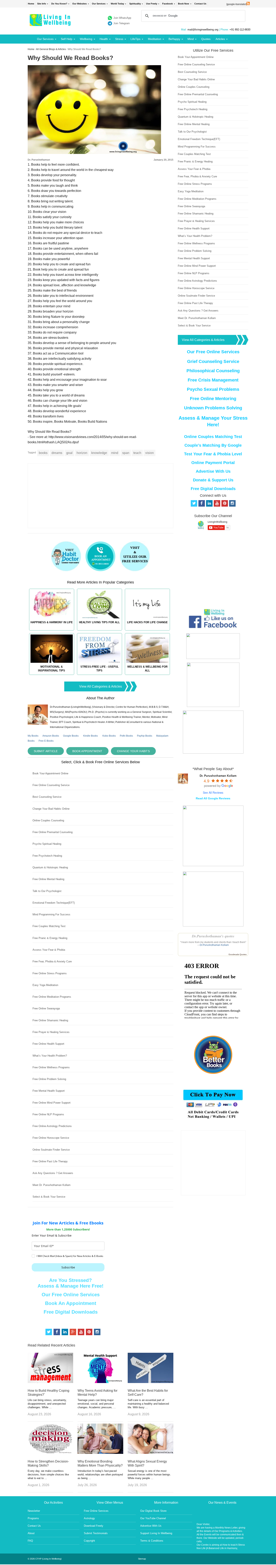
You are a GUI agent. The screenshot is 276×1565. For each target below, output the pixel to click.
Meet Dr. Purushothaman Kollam (52, 1185)
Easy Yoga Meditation (45, 985)
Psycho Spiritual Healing (47, 843)
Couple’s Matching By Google (213, 445)
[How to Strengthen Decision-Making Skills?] (50, 1452)
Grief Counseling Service (213, 361)
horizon (82, 453)
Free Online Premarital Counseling (53, 832)
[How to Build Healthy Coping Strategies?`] (50, 1382)
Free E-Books (46, 740)
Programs (33, 1518)
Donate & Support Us (213, 480)
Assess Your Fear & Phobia (49, 949)
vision (149, 453)
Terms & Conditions (151, 1540)
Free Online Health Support (48, 1043)
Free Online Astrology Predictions (52, 1126)
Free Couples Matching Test (49, 926)
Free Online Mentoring (213, 398)
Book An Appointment (70, 1303)
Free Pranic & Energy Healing (50, 938)
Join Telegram (121, 23)
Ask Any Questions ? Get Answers (53, 1173)
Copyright (89, 1540)
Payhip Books (144, 735)
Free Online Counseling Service (51, 785)
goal (69, 453)
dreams (57, 453)
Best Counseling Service (47, 796)
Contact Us (200, 3)
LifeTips (135, 39)
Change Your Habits (133, 751)
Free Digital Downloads (71, 1312)
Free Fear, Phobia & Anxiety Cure (52, 961)
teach (137, 453)
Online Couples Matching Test (213, 436)
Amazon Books (50, 735)
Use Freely (151, 3)
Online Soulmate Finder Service (51, 1149)
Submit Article (46, 751)
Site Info (41, 3)
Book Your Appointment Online (50, 773)
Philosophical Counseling (213, 370)
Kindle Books (90, 735)
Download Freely (93, 1525)
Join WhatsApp (122, 17)
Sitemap (142, 1559)
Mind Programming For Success (51, 914)
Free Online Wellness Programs (51, 1067)
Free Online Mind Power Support (52, 1102)
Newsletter (34, 1510)
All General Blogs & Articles (51, 49)
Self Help (66, 39)
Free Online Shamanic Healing (50, 1020)
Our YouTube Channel (153, 1518)
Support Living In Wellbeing (156, 1533)
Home (31, 3)
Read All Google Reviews (213, 798)
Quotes (206, 39)
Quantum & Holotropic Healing (50, 867)
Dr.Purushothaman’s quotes (213, 936)
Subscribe (68, 1267)
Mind (191, 39)
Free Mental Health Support (49, 1090)
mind (114, 453)
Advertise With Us (213, 471)
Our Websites (79, 3)
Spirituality (135, 3)
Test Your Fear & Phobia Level (213, 454)
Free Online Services (96, 1510)
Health (104, 39)
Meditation (154, 39)
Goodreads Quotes (238, 954)
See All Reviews (213, 792)
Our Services (98, 3)
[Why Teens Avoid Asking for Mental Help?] (100, 1382)
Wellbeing (86, 39)
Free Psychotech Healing (47, 855)
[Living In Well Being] (51, 23)
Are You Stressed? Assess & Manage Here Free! (70, 1283)
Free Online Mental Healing (48, 879)
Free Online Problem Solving (49, 1079)
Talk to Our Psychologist (47, 891)
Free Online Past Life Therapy (50, 1161)
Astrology (89, 1518)
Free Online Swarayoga (46, 1008)
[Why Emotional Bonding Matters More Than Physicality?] (100, 1452)
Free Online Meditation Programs (52, 996)
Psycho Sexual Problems (213, 389)
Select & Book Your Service (49, 1196)
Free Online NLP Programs (48, 1114)
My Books (33, 735)
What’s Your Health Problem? (50, 1055)
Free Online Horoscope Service (51, 1137)
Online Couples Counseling (48, 820)
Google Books (71, 735)
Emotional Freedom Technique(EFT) (54, 902)
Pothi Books (126, 735)
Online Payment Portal (213, 462)
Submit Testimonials (96, 1533)
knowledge (99, 453)
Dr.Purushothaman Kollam (214, 945)
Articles (220, 39)
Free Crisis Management (213, 380)
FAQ (30, 1540)
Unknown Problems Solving (213, 407)
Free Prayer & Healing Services (51, 1032)
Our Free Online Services (71, 1294)
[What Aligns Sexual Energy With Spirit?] (150, 1452)
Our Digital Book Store (153, 1510)
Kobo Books (109, 735)
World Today (117, 3)
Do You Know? (59, 3)
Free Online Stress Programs (50, 973)
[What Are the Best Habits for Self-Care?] (150, 1382)
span (125, 453)
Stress (119, 39)
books (43, 453)
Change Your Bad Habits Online (51, 808)
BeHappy (174, 39)
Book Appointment (87, 751)
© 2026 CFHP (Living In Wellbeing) (45, 1559)
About (31, 1533)
